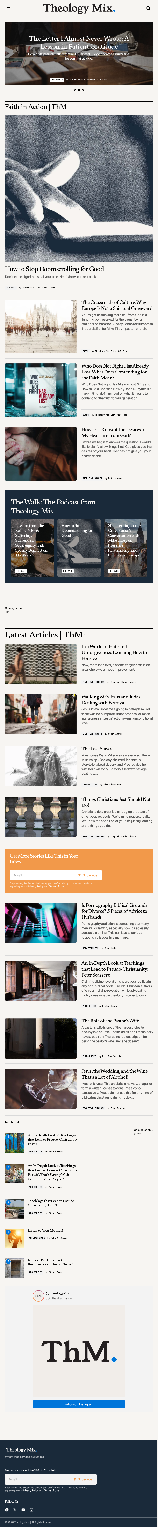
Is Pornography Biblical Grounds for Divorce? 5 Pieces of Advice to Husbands (114, 911)
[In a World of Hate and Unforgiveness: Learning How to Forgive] (41, 664)
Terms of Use (56, 886)
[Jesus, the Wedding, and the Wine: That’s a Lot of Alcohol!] (41, 1089)
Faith (86, 351)
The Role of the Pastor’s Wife (110, 1021)
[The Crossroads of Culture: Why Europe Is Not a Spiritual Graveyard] (41, 326)
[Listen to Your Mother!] (14, 1238)
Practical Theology (93, 682)
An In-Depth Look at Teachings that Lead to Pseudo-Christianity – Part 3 (54, 1140)
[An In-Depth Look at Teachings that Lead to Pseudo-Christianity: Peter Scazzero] (41, 981)
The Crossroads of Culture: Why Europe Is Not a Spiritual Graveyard (116, 305)
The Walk (11, 287)
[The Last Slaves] (41, 766)
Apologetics (89, 1006)
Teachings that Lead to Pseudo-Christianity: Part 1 (51, 1203)
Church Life (89, 1056)
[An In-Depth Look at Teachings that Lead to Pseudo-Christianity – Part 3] (14, 1143)
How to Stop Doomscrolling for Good (54, 269)
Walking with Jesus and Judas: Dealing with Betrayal (111, 700)
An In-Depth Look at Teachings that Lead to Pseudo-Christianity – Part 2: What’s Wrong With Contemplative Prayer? (54, 1172)
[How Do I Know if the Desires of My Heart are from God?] (41, 454)
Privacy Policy (35, 886)
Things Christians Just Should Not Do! (116, 802)
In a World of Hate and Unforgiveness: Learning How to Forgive (114, 652)
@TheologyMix (57, 1293)
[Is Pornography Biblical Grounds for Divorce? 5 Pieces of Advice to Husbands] (41, 923)
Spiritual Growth (92, 478)
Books (86, 414)
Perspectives (90, 784)
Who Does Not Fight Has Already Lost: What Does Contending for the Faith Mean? (115, 372)
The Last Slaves (96, 749)
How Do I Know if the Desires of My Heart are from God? (113, 432)
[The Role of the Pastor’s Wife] (41, 1038)
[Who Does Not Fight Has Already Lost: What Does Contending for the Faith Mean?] (41, 390)
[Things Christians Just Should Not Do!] (41, 817)
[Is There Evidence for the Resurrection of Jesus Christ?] (14, 1268)
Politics (68, 79)
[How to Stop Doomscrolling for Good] (79, 188)
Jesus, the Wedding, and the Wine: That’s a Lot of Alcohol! (114, 1074)
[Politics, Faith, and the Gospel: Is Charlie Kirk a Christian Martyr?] (79, 54)
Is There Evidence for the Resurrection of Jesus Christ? (50, 1263)
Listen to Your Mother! (45, 1231)
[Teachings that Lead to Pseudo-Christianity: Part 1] (14, 1209)
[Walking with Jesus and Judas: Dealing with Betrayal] (41, 714)
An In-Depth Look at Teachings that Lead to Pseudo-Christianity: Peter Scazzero (114, 969)
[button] (9, 8)
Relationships (90, 948)
